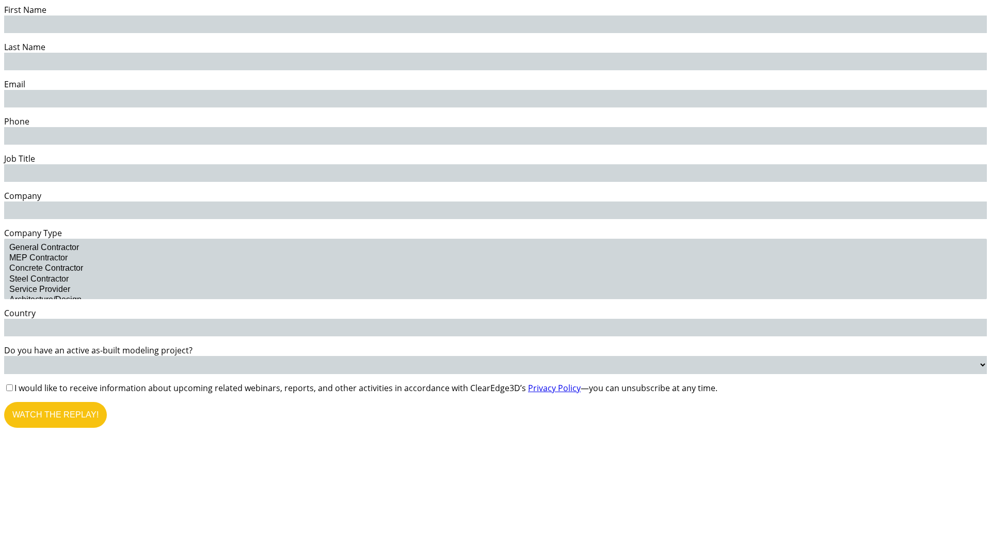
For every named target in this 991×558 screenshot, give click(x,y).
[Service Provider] (495, 290)
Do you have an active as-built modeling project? (98, 350)
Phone (16, 121)
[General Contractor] (495, 248)
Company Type (33, 233)
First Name (25, 10)
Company (22, 196)
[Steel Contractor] (495, 279)
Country (20, 313)
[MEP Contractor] (495, 258)
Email (14, 84)
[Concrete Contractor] (495, 269)
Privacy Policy (554, 388)
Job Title (19, 158)
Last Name (24, 47)
